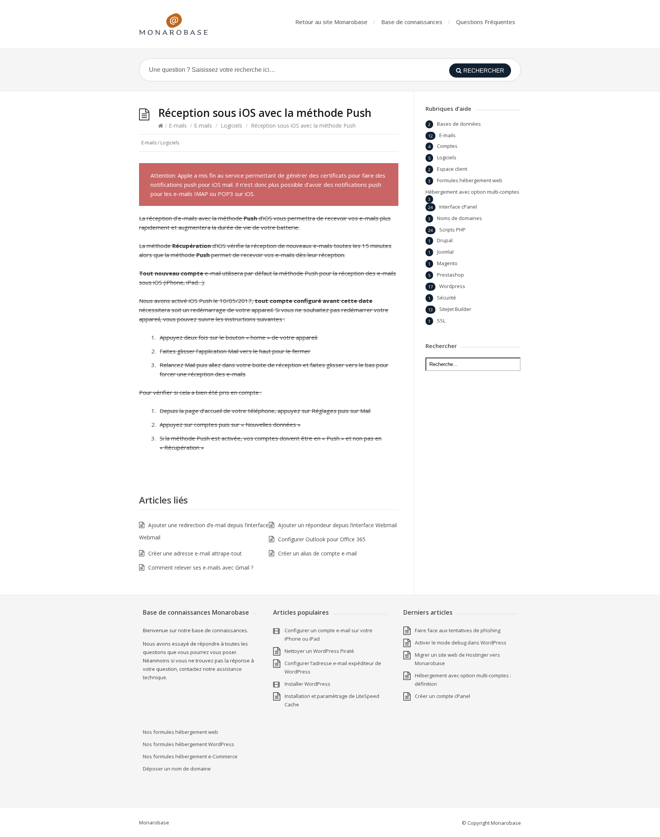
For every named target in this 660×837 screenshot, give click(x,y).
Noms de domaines (459, 218)
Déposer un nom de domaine (177, 768)
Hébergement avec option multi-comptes (472, 191)
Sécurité (446, 297)
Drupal (445, 240)
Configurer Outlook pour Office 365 (322, 539)
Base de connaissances (411, 22)
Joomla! (445, 251)
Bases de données (459, 123)
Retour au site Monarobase (331, 22)
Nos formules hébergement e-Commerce (190, 756)
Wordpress (452, 286)
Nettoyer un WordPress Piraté (319, 651)
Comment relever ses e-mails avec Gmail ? (200, 567)
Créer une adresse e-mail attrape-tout (195, 553)
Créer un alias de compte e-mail (317, 553)
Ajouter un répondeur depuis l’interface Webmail (337, 525)
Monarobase (154, 822)
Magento (447, 263)
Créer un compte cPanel (442, 696)
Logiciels (231, 125)
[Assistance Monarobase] (173, 24)
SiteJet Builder (455, 309)
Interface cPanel (458, 206)
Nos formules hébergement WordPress (188, 744)
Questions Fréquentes (485, 22)
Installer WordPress (307, 683)
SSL (441, 320)
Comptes (447, 145)
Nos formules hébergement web (180, 732)
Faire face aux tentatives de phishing (457, 630)
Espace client (452, 168)
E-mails (178, 125)
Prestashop (450, 274)
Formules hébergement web (469, 180)
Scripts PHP (452, 229)
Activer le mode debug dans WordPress (460, 642)
